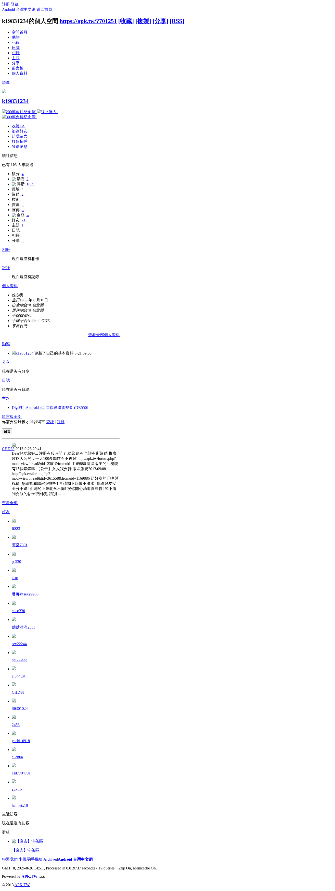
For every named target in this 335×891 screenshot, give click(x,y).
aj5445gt (18, 676)
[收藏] (126, 21)
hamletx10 (20, 805)
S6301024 (20, 708)
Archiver (50, 859)
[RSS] (177, 21)
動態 (16, 37)
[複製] (143, 21)
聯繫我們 (10, 859)
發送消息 (19, 146)
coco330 (18, 611)
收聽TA (18, 126)
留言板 (18, 68)
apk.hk (17, 789)
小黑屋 (24, 859)
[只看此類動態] (14, 353)
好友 (6, 512)
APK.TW (30, 876)
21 (24, 220)
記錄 (16, 42)
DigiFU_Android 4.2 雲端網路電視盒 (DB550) (50, 407)
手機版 (37, 859)
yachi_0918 (21, 741)
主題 (16, 58)
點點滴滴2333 (23, 627)
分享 (16, 63)
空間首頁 (19, 32)
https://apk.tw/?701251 (88, 21)
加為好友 (19, 131)
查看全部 (10, 503)
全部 (18, 417)
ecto (15, 578)
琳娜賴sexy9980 (25, 594)
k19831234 (15, 101)
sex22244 (19, 644)
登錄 (15, 4)
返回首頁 (44, 9)
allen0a (17, 757)
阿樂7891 (19, 545)
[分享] (160, 21)
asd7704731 (21, 773)
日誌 (16, 48)
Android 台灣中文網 (19, 9)
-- (23, 199)
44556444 (19, 660)
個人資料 (19, 73)
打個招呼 (19, 141)
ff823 (16, 528)
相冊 (16, 53)
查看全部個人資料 (104, 335)
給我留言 (19, 136)
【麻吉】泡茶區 (25, 850)
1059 (30, 184)
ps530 (16, 561)
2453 (16, 725)
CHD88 (8, 449)
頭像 (6, 82)
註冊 (6, 4)
